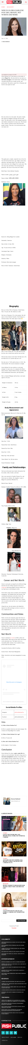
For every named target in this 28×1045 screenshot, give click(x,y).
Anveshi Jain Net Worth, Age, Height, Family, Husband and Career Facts (13, 861)
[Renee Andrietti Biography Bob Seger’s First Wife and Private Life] (14, 874)
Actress (5, 858)
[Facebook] (3, 1032)
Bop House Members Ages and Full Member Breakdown (13, 961)
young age (3, 587)
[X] (11, 1032)
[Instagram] (7, 1032)
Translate (14, 928)
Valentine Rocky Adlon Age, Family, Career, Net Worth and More (13, 912)
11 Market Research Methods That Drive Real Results (13, 981)
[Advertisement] (14, 58)
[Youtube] (15, 1032)
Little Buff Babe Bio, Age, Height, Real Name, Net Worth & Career (14, 836)
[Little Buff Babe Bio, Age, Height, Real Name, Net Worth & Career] (14, 823)
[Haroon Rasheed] (6, 801)
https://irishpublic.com (15, 801)
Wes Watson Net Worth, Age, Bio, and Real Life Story (13, 951)
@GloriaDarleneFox (19, 712)
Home (3, 7)
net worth (12, 637)
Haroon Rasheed (6, 41)
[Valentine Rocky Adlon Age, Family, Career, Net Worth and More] (14, 899)
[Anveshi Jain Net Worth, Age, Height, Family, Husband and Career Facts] (14, 848)
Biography (10, 7)
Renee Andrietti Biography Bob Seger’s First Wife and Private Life (14, 887)
